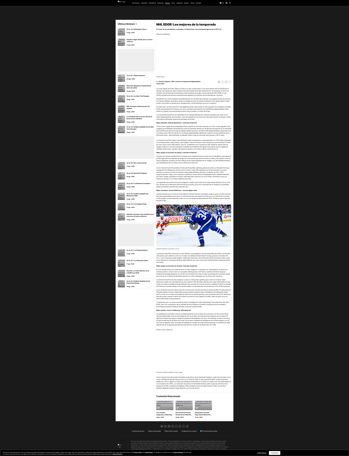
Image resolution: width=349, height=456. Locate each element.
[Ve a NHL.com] (124, 3)
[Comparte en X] (222, 81)
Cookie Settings (178, 452)
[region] (174, 453)
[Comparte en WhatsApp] (218, 81)
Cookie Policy (149, 452)
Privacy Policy (138, 452)
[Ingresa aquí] (226, 3)
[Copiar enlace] (229, 81)
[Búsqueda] (230, 3)
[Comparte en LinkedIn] (226, 81)
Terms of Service (117, 454)
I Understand (274, 453)
